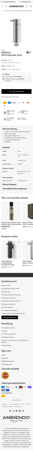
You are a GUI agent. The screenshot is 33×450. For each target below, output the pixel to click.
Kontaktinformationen (7, 406)
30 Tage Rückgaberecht (8, 334)
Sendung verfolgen (7, 307)
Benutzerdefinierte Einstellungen (11, 295)
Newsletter (4, 358)
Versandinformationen (8, 328)
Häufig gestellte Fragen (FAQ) (10, 288)
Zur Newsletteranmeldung (9, 310)
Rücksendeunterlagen (8, 337)
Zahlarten (4, 331)
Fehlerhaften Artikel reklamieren (10, 301)
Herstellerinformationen (15, 188)
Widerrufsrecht (18, 406)
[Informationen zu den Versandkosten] (29, 78)
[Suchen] (6, 6)
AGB (23, 404)
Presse (3, 355)
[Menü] (2, 6)
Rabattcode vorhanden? (11, 97)
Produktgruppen (6, 345)
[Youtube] (16, 411)
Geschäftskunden (6, 364)
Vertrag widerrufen (9, 317)
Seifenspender (5, 10)
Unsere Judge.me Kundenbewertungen (13, 313)
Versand (28, 404)
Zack (2, 50)
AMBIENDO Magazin (7, 361)
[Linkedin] (20, 411)
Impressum (4, 404)
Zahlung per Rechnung (8, 298)
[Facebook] (10, 411)
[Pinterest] (23, 411)
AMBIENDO (19, 400)
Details (6, 147)
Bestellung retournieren (8, 304)
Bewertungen (9, 184)
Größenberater (5, 291)
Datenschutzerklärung (14, 404)
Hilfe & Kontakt (5, 285)
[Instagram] (13, 411)
